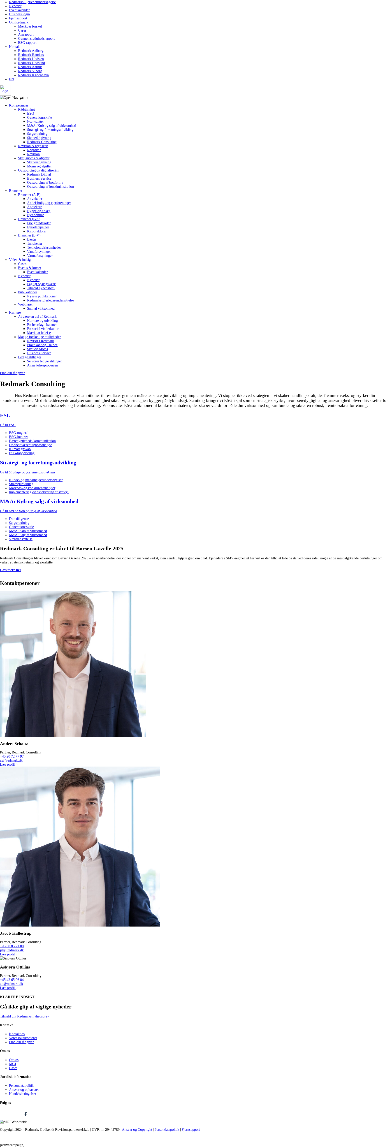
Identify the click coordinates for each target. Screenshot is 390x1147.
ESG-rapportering (22, 453)
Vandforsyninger (39, 251)
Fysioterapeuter (38, 227)
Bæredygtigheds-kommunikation (32, 441)
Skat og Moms (37, 349)
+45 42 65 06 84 (12, 980)
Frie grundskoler (39, 223)
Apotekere (34, 207)
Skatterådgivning (39, 138)
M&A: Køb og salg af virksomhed (51, 125)
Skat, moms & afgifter (33, 158)
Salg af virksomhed (41, 308)
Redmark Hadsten (31, 59)
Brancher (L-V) (29, 235)
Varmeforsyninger (40, 255)
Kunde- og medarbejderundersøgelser (36, 480)
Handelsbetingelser (22, 1094)
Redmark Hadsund (31, 63)
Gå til (8, 425)
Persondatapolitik (21, 1085)
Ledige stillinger (29, 357)
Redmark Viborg (30, 71)
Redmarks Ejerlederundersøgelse (32, 2)
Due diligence (19, 519)
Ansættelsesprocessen (42, 365)
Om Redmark (18, 22)
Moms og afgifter (39, 166)
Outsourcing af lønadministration (50, 186)
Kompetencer (18, 105)
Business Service (39, 178)
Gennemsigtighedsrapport (36, 38)
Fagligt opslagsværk (41, 284)
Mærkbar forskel (30, 26)
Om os (14, 1060)
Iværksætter (35, 121)
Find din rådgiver (12, 373)
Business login (19, 14)
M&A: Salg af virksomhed (28, 535)
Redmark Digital (39, 174)
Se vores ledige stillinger (44, 361)
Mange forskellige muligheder (39, 337)
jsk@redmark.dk (12, 950)
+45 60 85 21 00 (12, 946)
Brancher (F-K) (29, 219)
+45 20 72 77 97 (12, 756)
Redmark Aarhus (30, 67)
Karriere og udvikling (42, 320)
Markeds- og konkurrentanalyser (32, 488)
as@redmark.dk (11, 760)
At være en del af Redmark (37, 316)
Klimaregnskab (20, 449)
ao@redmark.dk (11, 984)
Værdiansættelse (20, 539)
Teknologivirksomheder (44, 247)
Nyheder (15, 6)
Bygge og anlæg (39, 211)
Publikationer (27, 292)
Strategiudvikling (21, 484)
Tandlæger (34, 243)
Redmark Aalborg (31, 51)
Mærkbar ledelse (39, 333)
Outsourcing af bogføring (45, 182)
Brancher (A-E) (29, 195)
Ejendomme (35, 215)
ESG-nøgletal (18, 433)
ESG (30, 113)
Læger (31, 239)
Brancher (15, 190)
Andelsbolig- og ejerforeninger (49, 203)
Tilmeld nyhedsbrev (41, 288)
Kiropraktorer (36, 231)
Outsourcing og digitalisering (38, 170)
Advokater (34, 199)
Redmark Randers (31, 55)
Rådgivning (26, 109)
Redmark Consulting (42, 142)
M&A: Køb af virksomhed (28, 531)
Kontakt (15, 47)
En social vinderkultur (42, 329)
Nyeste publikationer (42, 296)
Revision (33, 154)
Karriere (15, 312)
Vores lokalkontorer (23, 1038)
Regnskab (34, 150)
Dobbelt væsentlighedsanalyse (30, 445)
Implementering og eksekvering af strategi (39, 492)
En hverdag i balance (42, 325)
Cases (22, 30)
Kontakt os (17, 1034)
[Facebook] (25, 1118)
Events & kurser (29, 268)
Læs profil (8, 764)
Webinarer (25, 304)
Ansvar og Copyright (137, 1129)
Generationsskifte (39, 117)
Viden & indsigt (20, 260)
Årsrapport (25, 34)
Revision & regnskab (33, 146)
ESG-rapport (27, 42)
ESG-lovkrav (18, 437)
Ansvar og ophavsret (24, 1089)
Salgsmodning (37, 134)
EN (11, 79)
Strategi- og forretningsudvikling (50, 130)
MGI (12, 1064)
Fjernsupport (18, 18)
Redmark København (33, 75)
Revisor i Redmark (40, 341)
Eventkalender (19, 10)
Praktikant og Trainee (42, 345)
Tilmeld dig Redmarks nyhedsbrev (24, 1016)
